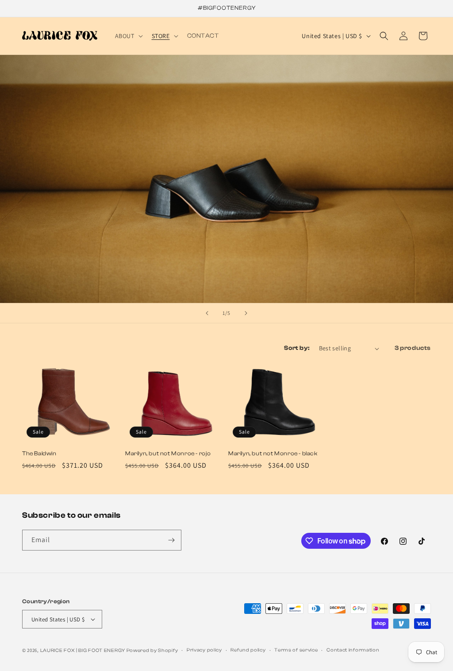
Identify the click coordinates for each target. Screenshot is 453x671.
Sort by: (297, 348)
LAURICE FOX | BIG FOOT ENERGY (82, 650)
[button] (128, 36)
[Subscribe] (171, 540)
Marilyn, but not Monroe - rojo (168, 453)
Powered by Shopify (152, 650)
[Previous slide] (207, 313)
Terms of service (296, 650)
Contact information (352, 650)
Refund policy (247, 650)
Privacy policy (204, 650)
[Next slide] (246, 313)
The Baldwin (39, 453)
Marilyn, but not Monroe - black (273, 453)
